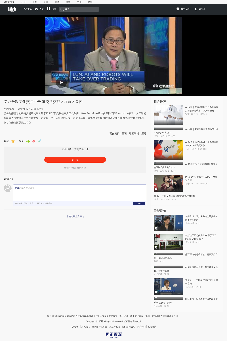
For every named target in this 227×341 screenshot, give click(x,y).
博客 (90, 2)
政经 (57, 2)
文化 (79, 2)
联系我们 (141, 326)
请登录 (202, 9)
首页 (42, 9)
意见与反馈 (114, 326)
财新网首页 (9, 2)
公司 (46, 2)
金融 (35, 2)
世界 (68, 2)
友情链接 (152, 326)
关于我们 (75, 326)
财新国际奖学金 (99, 326)
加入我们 (85, 326)
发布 (139, 203)
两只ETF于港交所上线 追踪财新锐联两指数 (174, 196)
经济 (23, 2)
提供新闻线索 (128, 326)
